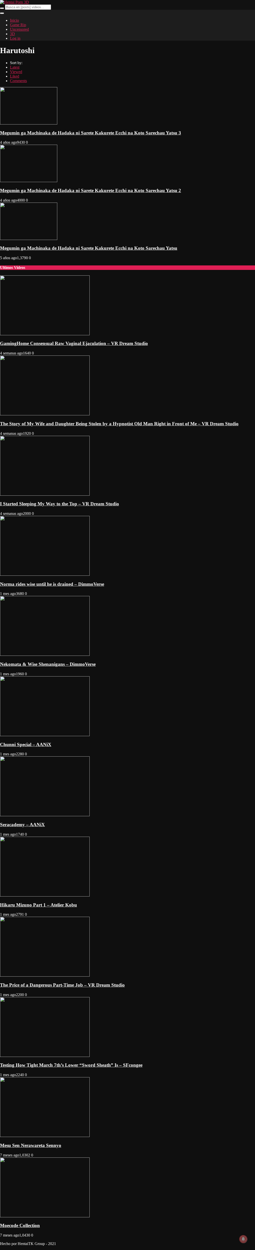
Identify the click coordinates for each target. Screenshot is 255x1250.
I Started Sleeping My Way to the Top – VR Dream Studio (59, 503)
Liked (14, 76)
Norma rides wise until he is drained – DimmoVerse (52, 584)
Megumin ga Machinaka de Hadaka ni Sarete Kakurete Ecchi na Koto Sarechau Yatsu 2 (90, 190)
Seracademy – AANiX (22, 824)
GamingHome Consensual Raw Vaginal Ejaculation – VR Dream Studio (74, 343)
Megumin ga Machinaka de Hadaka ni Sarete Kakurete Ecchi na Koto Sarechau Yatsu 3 (90, 132)
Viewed (16, 72)
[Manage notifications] (243, 1239)
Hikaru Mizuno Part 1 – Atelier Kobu (38, 905)
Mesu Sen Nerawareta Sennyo (30, 1145)
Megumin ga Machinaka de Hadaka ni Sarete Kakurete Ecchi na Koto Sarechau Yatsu (88, 248)
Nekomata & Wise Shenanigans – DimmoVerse (48, 664)
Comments (18, 81)
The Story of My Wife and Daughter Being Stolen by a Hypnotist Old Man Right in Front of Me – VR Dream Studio (119, 423)
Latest (14, 67)
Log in (15, 38)
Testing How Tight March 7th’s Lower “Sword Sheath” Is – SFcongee (71, 1065)
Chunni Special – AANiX (25, 744)
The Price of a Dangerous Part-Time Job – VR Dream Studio (62, 985)
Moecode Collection (20, 1225)
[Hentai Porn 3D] (14, 2)
